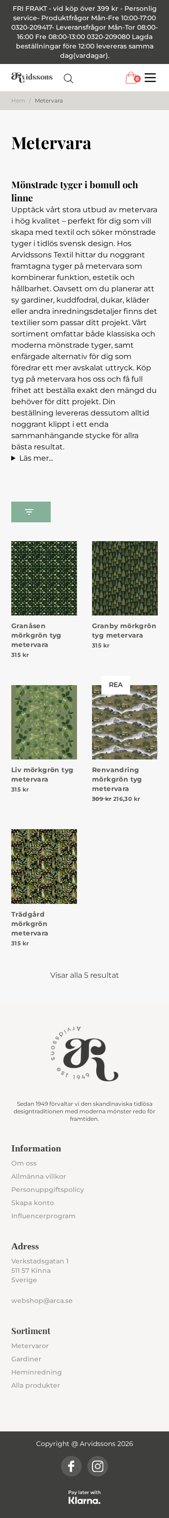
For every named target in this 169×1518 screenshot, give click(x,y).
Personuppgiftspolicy (47, 1189)
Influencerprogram (43, 1216)
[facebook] (71, 1466)
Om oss (24, 1163)
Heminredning (36, 1372)
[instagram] (97, 1466)
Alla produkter (35, 1385)
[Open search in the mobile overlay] (68, 78)
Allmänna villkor (38, 1176)
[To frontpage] (32, 77)
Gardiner (26, 1359)
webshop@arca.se (42, 1300)
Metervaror (30, 1346)
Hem (18, 100)
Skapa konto (32, 1202)
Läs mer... (36, 458)
